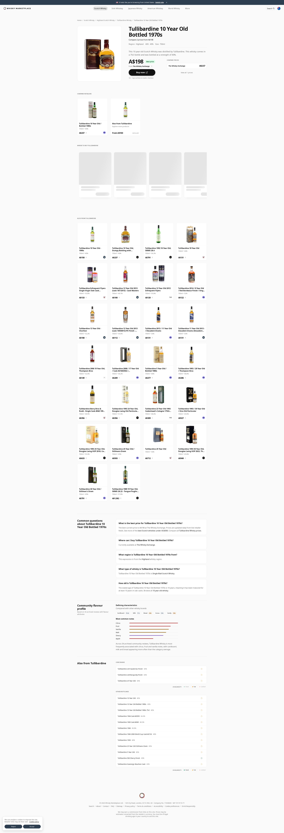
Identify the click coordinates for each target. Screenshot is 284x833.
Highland (145, 559)
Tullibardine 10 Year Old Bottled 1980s (132, 704)
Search (91, 806)
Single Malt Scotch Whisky (163, 573)
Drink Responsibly (188, 806)
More (187, 8)
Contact (106, 806)
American (155, 8)
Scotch (100, 8)
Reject (13, 826)
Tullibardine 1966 (124, 728)
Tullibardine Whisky (124, 20)
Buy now (140, 72)
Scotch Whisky (89, 20)
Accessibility (158, 806)
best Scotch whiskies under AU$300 (153, 530)
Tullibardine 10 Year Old (127, 698)
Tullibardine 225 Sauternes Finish (130, 669)
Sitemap (119, 806)
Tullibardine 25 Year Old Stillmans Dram (133, 746)
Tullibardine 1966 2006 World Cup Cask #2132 (135, 734)
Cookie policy (34, 822)
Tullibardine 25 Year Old (127, 681)
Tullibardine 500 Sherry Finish (129, 758)
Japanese (135, 8)
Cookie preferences (172, 806)
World (174, 8)
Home (79, 20)
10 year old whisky (160, 590)
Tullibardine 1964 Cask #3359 (129, 716)
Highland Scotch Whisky (106, 20)
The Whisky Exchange (146, 545)
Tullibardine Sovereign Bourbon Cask (131, 764)
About (98, 806)
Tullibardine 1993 (124, 740)
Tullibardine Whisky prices (190, 530)
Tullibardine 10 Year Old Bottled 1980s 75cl (134, 710)
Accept (32, 826)
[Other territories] (278, 8)
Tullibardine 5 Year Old (126, 752)
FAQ (112, 806)
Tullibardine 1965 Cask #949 (128, 722)
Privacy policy (130, 806)
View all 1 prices (187, 73)
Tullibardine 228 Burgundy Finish (130, 675)
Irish (117, 8)
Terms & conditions (144, 806)
